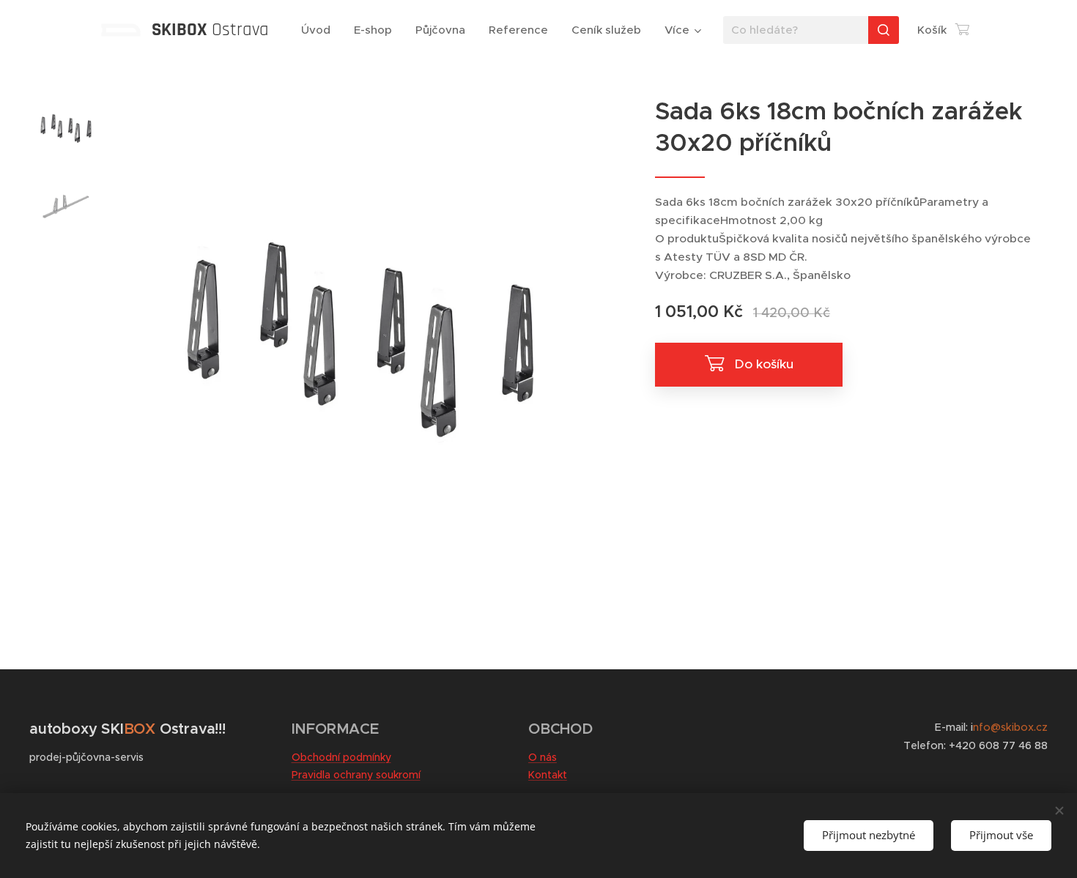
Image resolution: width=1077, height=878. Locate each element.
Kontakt (547, 774)
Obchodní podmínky (341, 757)
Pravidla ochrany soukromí (356, 774)
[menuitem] (319, 30)
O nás (542, 757)
